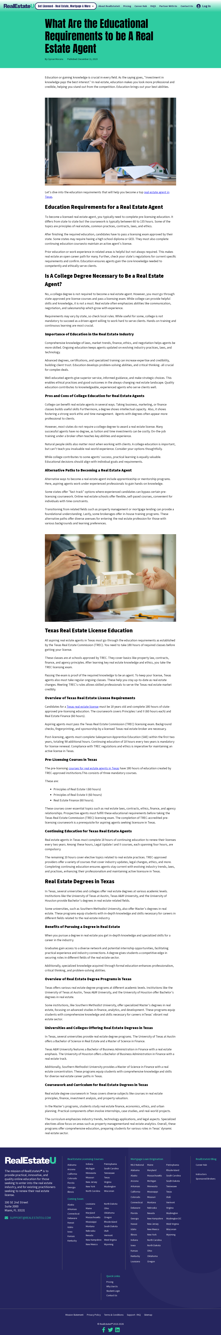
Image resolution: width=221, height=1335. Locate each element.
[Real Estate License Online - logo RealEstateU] (19, 5)
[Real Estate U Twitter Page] (110, 1331)
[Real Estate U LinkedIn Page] (117, 1331)
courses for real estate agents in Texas (94, 768)
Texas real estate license (83, 707)
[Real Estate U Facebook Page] (103, 1331)
